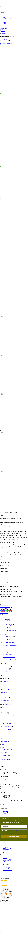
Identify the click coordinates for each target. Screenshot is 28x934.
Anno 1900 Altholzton (8, 654)
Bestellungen (5, 813)
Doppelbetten (6, 666)
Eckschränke (6, 729)
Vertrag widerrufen (4, 816)
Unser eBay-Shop (6, 867)
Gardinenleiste (4, 684)
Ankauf (4, 22)
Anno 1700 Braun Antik (9, 630)
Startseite (5, 17)
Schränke (3, 713)
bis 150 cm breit (7, 715)
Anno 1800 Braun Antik (9, 642)
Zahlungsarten (6, 849)
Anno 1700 (4, 42)
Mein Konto (5, 811)
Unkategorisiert (5, 759)
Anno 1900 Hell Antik (8, 660)
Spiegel (3, 739)
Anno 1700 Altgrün (7, 625)
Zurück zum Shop (4, 613)
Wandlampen (6, 700)
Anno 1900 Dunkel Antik (9, 657)
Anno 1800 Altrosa (7, 639)
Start (1, 42)
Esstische (5, 755)
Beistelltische (6, 749)
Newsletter (5, 850)
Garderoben (4, 681)
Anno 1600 (4, 617)
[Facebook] (1, 611)
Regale (3, 707)
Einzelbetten (6, 669)
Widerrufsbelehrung (7, 860)
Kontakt (4, 23)
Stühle (2, 744)
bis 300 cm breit (7, 723)
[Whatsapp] (6, 611)
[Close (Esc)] (0, 932)
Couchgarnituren (5, 675)
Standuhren (4, 741)
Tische (3, 747)
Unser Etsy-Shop (6, 868)
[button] (5, 880)
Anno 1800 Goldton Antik (9, 645)
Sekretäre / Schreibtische (7, 736)
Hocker (3, 687)
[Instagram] (3, 611)
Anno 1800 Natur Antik (8, 648)
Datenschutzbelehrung (14, 830)
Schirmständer (4, 710)
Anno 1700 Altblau (7, 622)
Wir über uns (5, 847)
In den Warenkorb (4, 605)
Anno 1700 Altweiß (7, 627)
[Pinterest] (11, 611)
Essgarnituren (4, 678)
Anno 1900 (4, 652)
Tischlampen (6, 697)
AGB (4, 861)
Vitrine (4, 732)
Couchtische (6, 752)
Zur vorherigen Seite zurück (6, 43)
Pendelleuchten (6, 694)
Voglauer (5, 19)
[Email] (8, 611)
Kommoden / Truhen (6, 689)
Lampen (3, 692)
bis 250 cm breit (7, 720)
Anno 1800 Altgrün (7, 636)
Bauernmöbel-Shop (7, 18)
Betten (3, 663)
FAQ (4, 852)
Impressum (5, 858)
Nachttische (4, 704)
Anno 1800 (4, 634)
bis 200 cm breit (7, 718)
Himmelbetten (6, 671)
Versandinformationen (7, 848)
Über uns (5, 20)
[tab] (7, 763)
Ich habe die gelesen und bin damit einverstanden (14, 831)
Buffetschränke (6, 726)
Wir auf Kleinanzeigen (7, 870)
